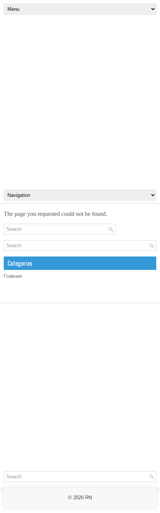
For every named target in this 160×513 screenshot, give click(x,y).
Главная (13, 276)
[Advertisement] (80, 102)
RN (88, 497)
